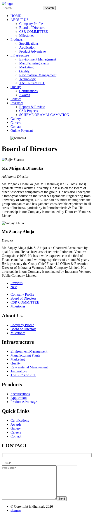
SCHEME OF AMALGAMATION (44, 115)
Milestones (26, 35)
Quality (24, 71)
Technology (27, 79)
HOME (15, 16)
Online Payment (21, 130)
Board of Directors (32, 27)
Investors (16, 103)
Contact (15, 126)
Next (13, 287)
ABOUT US (19, 20)
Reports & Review (32, 107)
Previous (16, 283)
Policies (15, 99)
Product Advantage (32, 51)
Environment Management (37, 59)
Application (27, 47)
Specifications (28, 43)
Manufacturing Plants (34, 63)
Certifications (28, 91)
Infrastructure (19, 55)
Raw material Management (37, 75)
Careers (15, 122)
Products (16, 39)
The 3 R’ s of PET (32, 83)
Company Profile (31, 24)
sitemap (15, 510)
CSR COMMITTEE (33, 31)
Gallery (15, 119)
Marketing (26, 67)
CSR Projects (28, 111)
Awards (24, 95)
